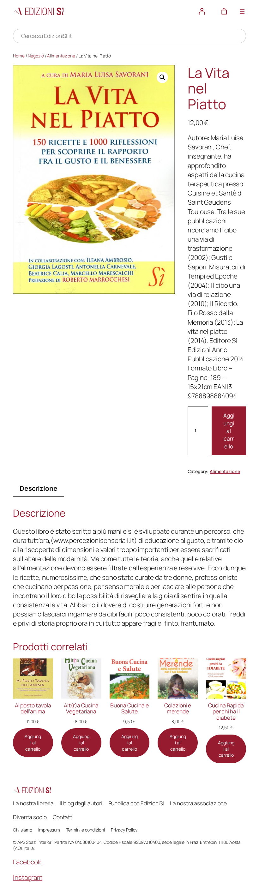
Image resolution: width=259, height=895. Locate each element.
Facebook (27, 861)
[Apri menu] (242, 11)
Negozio (36, 56)
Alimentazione (61, 56)
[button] (162, 77)
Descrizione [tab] (38, 488)
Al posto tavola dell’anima (33, 708)
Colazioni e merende (177, 708)
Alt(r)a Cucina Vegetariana (81, 708)
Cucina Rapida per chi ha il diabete (226, 711)
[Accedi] (202, 11)
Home (19, 56)
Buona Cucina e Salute (129, 708)
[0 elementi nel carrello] (224, 11)
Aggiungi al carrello (228, 430)
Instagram (27, 877)
